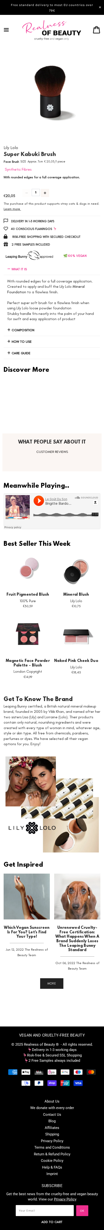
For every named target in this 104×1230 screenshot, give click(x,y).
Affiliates (52, 1128)
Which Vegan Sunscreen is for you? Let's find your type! (26, 932)
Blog (52, 1121)
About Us (52, 1101)
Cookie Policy (52, 1160)
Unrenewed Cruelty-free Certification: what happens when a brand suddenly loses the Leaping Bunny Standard (77, 939)
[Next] (86, 94)
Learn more (12, 209)
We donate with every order (52, 1108)
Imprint (52, 1174)
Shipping (52, 1134)
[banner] (52, 30)
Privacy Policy (52, 1141)
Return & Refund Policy (52, 1154)
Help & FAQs (52, 1167)
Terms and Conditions (52, 1147)
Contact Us (52, 1114)
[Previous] (18, 94)
